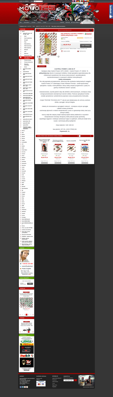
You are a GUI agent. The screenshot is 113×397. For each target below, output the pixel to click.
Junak (23, 167)
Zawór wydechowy (28, 38)
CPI (22, 144)
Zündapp (24, 217)
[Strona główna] (37, 8)
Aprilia (34, 26)
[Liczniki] (26, 370)
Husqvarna (24, 163)
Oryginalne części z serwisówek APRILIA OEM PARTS (27, 127)
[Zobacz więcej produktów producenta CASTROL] (88, 34)
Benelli (23, 136)
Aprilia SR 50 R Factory (27, 114)
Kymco (23, 176)
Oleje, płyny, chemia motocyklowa (58, 26)
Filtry (25, 41)
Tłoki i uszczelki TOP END (27, 227)
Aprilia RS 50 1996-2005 (27, 93)
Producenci (54, 379)
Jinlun (23, 169)
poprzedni (42, 30)
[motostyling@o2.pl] (40, 61)
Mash (23, 182)
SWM (23, 205)
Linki (25, 51)
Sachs (23, 201)
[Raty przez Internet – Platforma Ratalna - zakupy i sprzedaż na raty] (73, 48)
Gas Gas (23, 151)
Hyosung (24, 165)
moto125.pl (29, 26)
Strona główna (26, 22)
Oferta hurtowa (55, 381)
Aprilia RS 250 (26, 71)
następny (87, 30)
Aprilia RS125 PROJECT (57, 378)
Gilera (23, 155)
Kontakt (44, 22)
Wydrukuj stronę (83, 51)
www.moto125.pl (23, 378)
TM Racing (24, 209)
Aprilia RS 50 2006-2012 (27, 95)
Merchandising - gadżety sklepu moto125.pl (27, 244)
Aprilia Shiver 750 (26, 121)
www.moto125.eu (31, 378)
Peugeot (23, 192)
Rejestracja (68, 22)
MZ (22, 190)
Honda (23, 159)
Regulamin (54, 386)
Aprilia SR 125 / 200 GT (27, 119)
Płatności (38, 379)
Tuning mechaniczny (28, 62)
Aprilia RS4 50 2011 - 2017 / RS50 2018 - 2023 (27, 98)
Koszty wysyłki (39, 378)
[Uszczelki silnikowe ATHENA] (26, 304)
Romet (23, 196)
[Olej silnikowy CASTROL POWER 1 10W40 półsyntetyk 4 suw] (45, 44)
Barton (23, 130)
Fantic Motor (24, 149)
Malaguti (23, 180)
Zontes (23, 215)
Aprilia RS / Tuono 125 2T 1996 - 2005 (43, 26)
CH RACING (24, 142)
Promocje (33, 22)
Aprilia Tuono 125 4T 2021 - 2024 (27, 88)
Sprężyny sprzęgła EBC (71, 140)
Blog (20, 22)
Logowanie (62, 22)
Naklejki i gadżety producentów (25, 239)
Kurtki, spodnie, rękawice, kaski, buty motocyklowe (27, 242)
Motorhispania (25, 188)
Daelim (23, 146)
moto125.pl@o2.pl (26, 383)
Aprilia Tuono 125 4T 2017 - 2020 (27, 85)
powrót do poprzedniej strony (64, 30)
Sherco (23, 207)
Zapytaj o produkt (66, 51)
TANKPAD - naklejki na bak (27, 236)
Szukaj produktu (24, 277)
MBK (23, 184)
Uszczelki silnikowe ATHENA (26, 293)
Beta (23, 132)
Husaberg (24, 161)
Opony (25, 66)
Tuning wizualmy (27, 60)
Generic (23, 153)
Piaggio (23, 194)
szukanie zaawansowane (23, 284)
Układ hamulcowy (27, 45)
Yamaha (23, 213)
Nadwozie (26, 53)
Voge (23, 199)
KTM (23, 174)
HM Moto (24, 157)
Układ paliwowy (27, 43)
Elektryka (26, 49)
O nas (53, 383)
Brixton (23, 138)
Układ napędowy (27, 47)
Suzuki (23, 203)
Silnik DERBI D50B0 (26, 221)
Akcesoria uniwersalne (26, 64)
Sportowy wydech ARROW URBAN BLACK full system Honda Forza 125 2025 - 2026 (26, 324)
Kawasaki (24, 171)
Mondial (23, 186)
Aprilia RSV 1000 (26, 123)
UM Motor (24, 211)
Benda (23, 134)
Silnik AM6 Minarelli (26, 219)
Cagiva (23, 140)
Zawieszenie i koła (28, 55)
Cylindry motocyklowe (26, 229)
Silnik (25, 36)
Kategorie (22, 29)
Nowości (39, 22)
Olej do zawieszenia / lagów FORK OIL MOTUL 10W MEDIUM (44, 141)
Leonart (23, 178)
